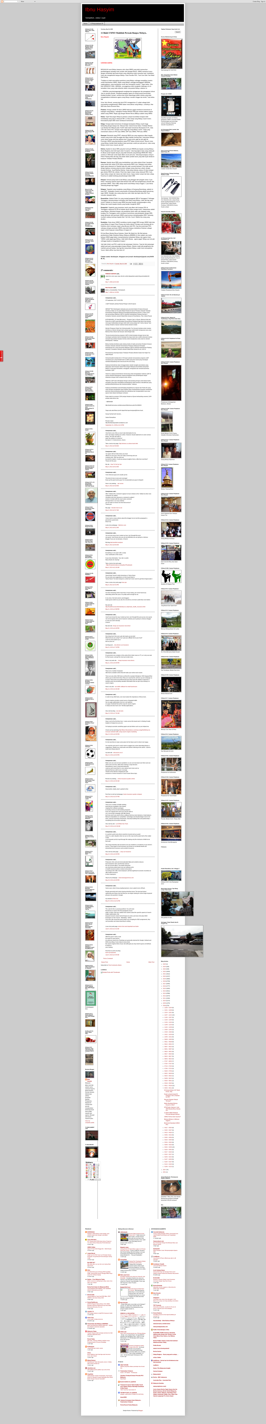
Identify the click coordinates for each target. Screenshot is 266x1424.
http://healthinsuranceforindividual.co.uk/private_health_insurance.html (125, 606)
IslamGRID (123, 1397)
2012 (164, 996)
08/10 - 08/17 (168, 1056)
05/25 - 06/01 (168, 1080)
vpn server (120, 483)
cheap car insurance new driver (122, 626)
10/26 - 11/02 (168, 1029)
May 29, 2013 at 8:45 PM (112, 880)
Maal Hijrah (123, 1378)
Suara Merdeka (91, 1239)
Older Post (151, 962)
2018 (164, 981)
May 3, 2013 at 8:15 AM (112, 466)
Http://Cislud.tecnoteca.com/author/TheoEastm (119, 565)
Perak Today (91, 1339)
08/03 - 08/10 (168, 1059)
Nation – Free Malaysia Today (96, 1279)
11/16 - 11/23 (168, 1022)
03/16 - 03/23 (168, 1142)
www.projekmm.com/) (159, 1386)
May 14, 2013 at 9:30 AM (112, 781)
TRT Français (157, 1305)
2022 (164, 971)
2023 (164, 969)
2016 (164, 986)
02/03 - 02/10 (168, 1157)
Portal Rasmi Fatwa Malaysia (128, 1405)
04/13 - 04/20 (168, 1132)
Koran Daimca (157, 1313)
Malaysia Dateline (158, 1383)
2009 (164, 1003)
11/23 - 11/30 (168, 1020)
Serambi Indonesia (158, 1232)
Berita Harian (157, 1351)
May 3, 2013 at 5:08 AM (112, 446)
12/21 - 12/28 (168, 1010)
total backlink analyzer (116, 542)
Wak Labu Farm (125, 1275)
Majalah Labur (124, 1247)
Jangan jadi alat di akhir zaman (95, 1348)
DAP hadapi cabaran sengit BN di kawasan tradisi (99, 1313)
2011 (164, 998)
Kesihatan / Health (158, 1264)
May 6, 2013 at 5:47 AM (112, 510)
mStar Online (157, 1357)
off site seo (115, 898)
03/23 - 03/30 (168, 1140)
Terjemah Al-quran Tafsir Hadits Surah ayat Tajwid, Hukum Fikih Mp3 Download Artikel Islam (132, 1386)
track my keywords (110, 952)
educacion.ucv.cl (118, 752)
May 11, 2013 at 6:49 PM (112, 628)
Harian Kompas (158, 1371)
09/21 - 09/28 (168, 1041)
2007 (164, 1169)
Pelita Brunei (157, 1345)
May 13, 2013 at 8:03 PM (112, 755)
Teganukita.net (124, 1344)
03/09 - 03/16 (168, 1144)
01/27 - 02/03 (168, 1159)
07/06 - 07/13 (168, 1068)
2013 (164, 993)
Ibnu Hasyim (99, 9)
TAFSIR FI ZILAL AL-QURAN (128, 1392)
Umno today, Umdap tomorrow (95, 1319)
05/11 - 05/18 (168, 1085)
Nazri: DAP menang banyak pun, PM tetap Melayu (133, 1333)
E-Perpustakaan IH (97, 23)
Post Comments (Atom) (114, 965)
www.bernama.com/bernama (161, 1323)
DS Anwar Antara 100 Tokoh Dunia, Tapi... (172, 1090)
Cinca (89, 1353)
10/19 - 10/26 (168, 1032)
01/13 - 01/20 (168, 1164)
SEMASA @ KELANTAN (127, 1313)
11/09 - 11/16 (168, 1024)
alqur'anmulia (124, 1365)
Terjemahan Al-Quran (126, 1371)
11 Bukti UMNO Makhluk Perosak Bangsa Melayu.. (172, 1113)
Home (85, 23)
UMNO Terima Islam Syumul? (172, 1116)
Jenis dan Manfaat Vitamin (159, 1265)
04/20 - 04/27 (168, 1130)
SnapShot (90, 1374)
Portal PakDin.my (92, 1302)
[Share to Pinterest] (142, 264)
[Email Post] (130, 263)
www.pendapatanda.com (160, 1326)
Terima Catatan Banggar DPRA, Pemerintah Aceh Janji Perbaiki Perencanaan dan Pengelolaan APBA (165, 1235)
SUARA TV (90, 1311)
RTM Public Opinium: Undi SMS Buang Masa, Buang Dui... (172, 1109)
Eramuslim (156, 1278)
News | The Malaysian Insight (161, 1368)
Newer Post (104, 962)
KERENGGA (91, 1232)
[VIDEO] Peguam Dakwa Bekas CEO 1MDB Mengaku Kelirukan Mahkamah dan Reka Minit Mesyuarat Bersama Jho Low (99, 1305)
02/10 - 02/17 (168, 1154)
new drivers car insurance (121, 645)
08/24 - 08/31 (168, 1051)
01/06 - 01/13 (168, 1166)
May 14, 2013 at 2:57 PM (112, 796)
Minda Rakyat (91, 1360)
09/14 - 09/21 (168, 1044)
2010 (164, 1000)
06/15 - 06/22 (168, 1076)
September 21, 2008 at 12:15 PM (114, 425)
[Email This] (134, 264)
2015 (164, 988)
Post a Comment (108, 958)
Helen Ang (90, 1317)
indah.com (123, 1332)
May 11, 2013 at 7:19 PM (112, 647)
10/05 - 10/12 (168, 1037)
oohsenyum (123, 1232)
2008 (164, 1005)
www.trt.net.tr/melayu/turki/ (161, 1348)
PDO (88, 1270)
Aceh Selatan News (159, 1270)
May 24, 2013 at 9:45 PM (112, 854)
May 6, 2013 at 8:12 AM (112, 527)
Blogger (140, 1410)
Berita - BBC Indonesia (160, 1377)
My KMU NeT (91, 1262)
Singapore (156, 1297)
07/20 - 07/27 (168, 1063)
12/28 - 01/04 (168, 1007)
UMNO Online (91, 1247)
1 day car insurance (125, 851)
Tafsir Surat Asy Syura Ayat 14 (128, 1389)
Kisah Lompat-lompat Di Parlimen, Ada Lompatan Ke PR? (172, 1095)
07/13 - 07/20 (168, 1066)
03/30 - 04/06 (168, 1137)
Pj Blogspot (90, 1346)
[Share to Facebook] (140, 264)
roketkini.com (91, 1368)
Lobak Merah (91, 1253)
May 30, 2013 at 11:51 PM (112, 901)
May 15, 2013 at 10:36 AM (112, 826)
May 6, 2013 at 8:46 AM (112, 545)
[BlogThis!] (136, 264)
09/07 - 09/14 (168, 1046)
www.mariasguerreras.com (126, 877)
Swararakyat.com (158, 1241)
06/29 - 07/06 (168, 1071)
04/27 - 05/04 (168, 1127)
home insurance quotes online (126, 778)
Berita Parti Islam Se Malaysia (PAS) (98, 1287)
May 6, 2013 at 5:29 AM (112, 486)
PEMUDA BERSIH (110, 273)
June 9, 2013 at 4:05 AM (112, 955)
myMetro (156, 1365)
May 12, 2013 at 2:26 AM (112, 689)
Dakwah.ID (156, 1249)
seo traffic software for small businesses (126, 686)
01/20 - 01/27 (168, 1162)
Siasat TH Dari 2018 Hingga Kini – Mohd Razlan (99, 1248)
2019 (164, 979)
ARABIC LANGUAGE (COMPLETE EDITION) (131, 1394)
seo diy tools (119, 711)
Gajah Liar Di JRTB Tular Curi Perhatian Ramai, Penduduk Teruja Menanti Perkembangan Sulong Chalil (99, 1256)
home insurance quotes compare (132, 794)
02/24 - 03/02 (168, 1149)
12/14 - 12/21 (168, 1012)
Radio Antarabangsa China (161, 1329)
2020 (164, 976)
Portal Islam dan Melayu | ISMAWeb (97, 1323)
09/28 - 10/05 (168, 1039)
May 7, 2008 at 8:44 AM (112, 282)
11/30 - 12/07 (168, 1017)
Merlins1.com (122, 525)
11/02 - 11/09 (168, 1027)
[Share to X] (138, 264)
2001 (164, 1172)
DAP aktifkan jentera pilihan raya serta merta (98, 1369)
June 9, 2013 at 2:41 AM (112, 929)
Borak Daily (90, 1294)
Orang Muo (123, 1259)
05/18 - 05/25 (168, 1083)
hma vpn (124, 582)
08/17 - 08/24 (168, 1054)
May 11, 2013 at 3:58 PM (112, 609)
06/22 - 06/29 (168, 1073)
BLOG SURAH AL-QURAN (128, 1382)
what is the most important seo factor (128, 926)
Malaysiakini (157, 1374)
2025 (164, 964)
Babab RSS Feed (125, 1287)
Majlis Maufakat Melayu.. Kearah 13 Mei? (171, 1104)
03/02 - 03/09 (168, 1147)
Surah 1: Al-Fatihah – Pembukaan (128, 1372)
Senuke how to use (116, 507)
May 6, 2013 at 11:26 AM (112, 567)
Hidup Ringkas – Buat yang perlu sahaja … (165, 1354)
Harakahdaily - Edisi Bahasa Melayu (164, 1320)
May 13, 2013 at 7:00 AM (112, 713)
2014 (164, 991)
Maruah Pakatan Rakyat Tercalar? (171, 1100)
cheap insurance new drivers (126, 660)
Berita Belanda (157, 1285)
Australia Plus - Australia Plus (162, 1380)
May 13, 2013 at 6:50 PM (112, 734)
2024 (164, 966)
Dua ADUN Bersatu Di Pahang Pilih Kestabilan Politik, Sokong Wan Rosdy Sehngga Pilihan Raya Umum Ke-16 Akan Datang (99, 1273)
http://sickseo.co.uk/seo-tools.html (128, 443)
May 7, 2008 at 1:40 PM (112, 292)
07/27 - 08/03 (168, 1061)
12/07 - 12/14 (168, 1015)
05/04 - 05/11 (168, 1088)
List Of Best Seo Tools (122, 824)
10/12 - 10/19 (168, 1034)
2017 (164, 983)
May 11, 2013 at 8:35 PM (112, 663)
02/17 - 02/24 (168, 1152)
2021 (164, 974)
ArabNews (156, 1256)
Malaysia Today (92, 1331)
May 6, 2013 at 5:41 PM (112, 585)
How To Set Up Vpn (116, 464)
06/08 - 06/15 (168, 1078)
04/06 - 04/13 (168, 1135)
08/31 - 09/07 (168, 1049)
